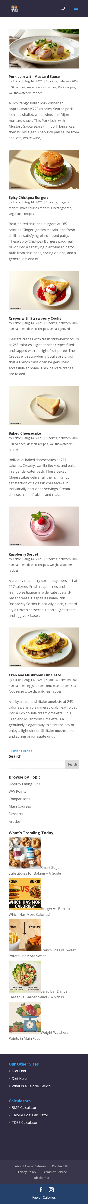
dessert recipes (37, 329)
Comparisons (19, 798)
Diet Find (19, 1071)
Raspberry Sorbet (23, 554)
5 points (51, 81)
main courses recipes (41, 87)
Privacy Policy (26, 1172)
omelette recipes (57, 686)
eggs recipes (35, 686)
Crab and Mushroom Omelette (35, 675)
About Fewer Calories (30, 1166)
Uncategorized (61, 208)
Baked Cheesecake (25, 433)
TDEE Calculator (25, 1122)
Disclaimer (42, 1178)
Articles (15, 821)
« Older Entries (20, 751)
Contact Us (60, 1166)
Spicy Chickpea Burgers (28, 197)
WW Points (17, 791)
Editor (17, 81)
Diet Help (19, 1078)
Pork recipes (66, 87)
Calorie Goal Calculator (30, 1115)
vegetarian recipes (21, 214)
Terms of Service (54, 1172)
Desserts (16, 813)
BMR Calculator (24, 1107)
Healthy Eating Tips (24, 784)
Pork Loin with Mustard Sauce (34, 76)
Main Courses (20, 806)
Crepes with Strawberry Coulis (35, 318)
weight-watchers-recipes (26, 93)
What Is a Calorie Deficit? (31, 1086)
